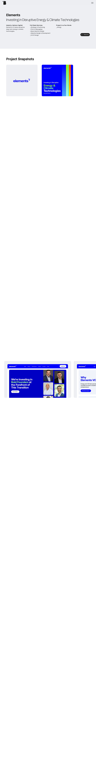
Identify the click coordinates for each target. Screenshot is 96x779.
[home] (4, 3)
